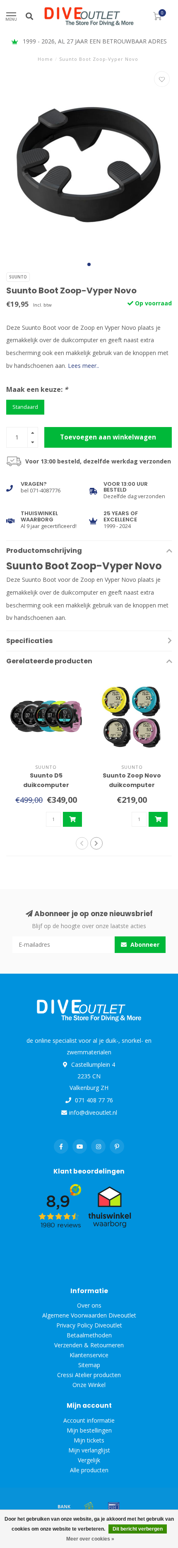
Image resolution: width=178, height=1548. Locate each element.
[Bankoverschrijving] (64, 1506)
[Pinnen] (113, 1506)
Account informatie (89, 1420)
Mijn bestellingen (89, 1430)
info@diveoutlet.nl (93, 1112)
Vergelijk (89, 1460)
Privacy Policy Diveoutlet (89, 1325)
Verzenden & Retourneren (89, 1345)
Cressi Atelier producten (89, 1375)
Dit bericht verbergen (138, 1529)
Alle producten (89, 1470)
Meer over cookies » (90, 1539)
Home (45, 59)
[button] (89, 264)
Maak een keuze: (37, 389)
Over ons (89, 1305)
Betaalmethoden (89, 1335)
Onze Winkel (89, 1385)
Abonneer (144, 944)
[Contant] (89, 1506)
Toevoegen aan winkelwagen (108, 437)
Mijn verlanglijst (89, 1450)
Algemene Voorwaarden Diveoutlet (89, 1315)
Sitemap (89, 1365)
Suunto (18, 277)
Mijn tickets (89, 1440)
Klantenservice (89, 1355)
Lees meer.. (83, 366)
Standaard (25, 406)
